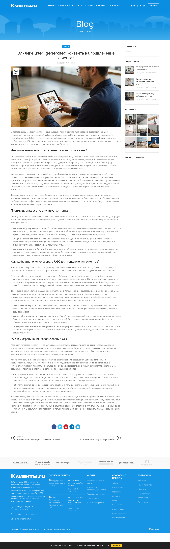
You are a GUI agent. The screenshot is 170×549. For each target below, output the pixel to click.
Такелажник (143, 502)
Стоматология (118, 518)
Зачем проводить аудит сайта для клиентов (145, 94)
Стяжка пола (117, 487)
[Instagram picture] (130, 119)
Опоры (115, 500)
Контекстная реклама (96, 502)
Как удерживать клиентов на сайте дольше (147, 67)
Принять (116, 545)
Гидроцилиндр (144, 493)
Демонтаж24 (143, 480)
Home (81, 31)
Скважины (116, 492)
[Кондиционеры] (63, 463)
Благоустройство (145, 485)
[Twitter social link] (134, 5)
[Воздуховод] (127, 463)
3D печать (142, 489)
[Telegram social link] (143, 5)
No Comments (151, 73)
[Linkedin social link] (140, 5)
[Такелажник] (21, 463)
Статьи (88, 31)
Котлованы (117, 505)
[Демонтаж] (85, 462)
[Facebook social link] (131, 5)
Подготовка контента (96, 498)
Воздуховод (143, 497)
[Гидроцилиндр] (106, 463)
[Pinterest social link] (137, 5)
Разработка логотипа (96, 494)
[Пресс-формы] (42, 462)
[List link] (28, 514)
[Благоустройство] (148, 463)
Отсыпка (116, 496)
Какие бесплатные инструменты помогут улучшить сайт (145, 81)
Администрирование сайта (95, 481)
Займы (115, 483)
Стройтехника (118, 509)
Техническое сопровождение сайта (96, 488)
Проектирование (119, 513)
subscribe (153, 5)
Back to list (66, 438)
